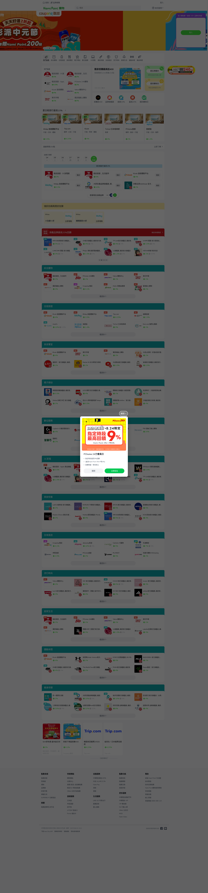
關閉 (93, 471)
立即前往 (114, 471)
